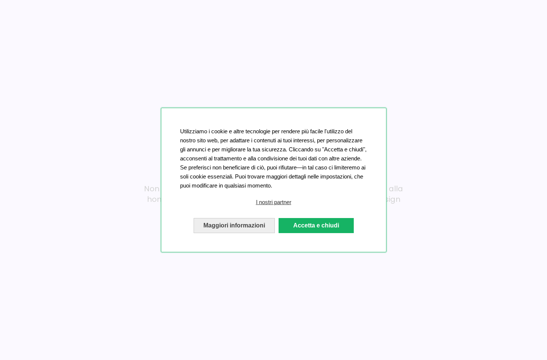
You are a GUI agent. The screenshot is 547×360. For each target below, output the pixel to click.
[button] (273, 202)
